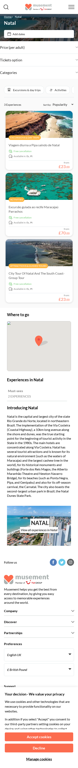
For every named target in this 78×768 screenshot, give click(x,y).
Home (8, 16)
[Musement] (38, 7)
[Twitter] (61, 562)
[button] (24, 90)
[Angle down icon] (51, 47)
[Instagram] (70, 562)
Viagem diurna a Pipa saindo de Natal (34, 145)
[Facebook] (53, 562)
